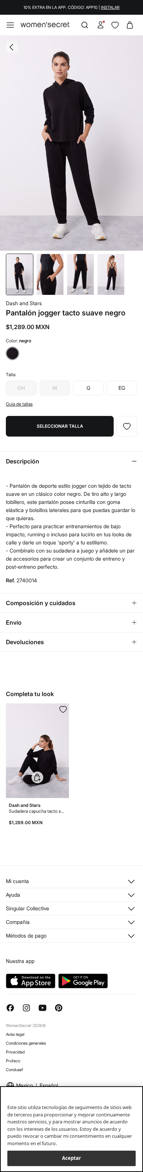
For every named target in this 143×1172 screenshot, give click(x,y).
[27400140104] (127, 426)
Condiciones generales (26, 1043)
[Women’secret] (45, 25)
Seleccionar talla (60, 426)
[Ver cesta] (129, 25)
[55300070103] (63, 709)
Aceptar (71, 1158)
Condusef (14, 1069)
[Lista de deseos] (115, 25)
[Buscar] (84, 25)
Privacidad (15, 1052)
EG (121, 388)
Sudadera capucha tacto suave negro (37, 811)
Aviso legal (15, 1034)
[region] (71, 1129)
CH (21, 388)
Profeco (13, 1060)
